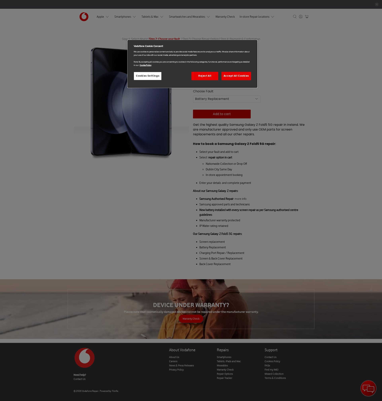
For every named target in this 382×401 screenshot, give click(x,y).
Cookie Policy (145, 65)
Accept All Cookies (236, 75)
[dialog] (192, 64)
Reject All (204, 75)
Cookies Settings (147, 75)
